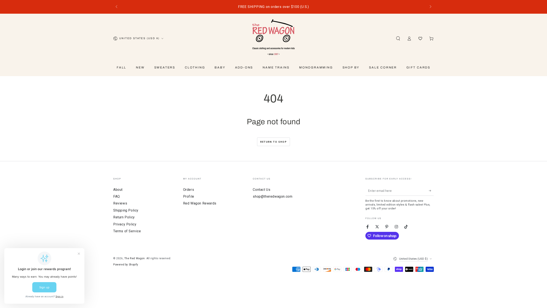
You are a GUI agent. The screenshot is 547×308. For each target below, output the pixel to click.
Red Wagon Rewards (199, 203)
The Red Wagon (134, 258)
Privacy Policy (124, 224)
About (118, 190)
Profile (188, 196)
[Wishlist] (420, 38)
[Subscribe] (431, 190)
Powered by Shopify (125, 264)
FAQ (116, 196)
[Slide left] (117, 7)
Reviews (120, 203)
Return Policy (124, 217)
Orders (188, 190)
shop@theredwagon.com (272, 196)
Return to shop (273, 142)
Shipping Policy (125, 210)
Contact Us (261, 190)
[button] (398, 38)
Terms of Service (127, 231)
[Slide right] (430, 7)
